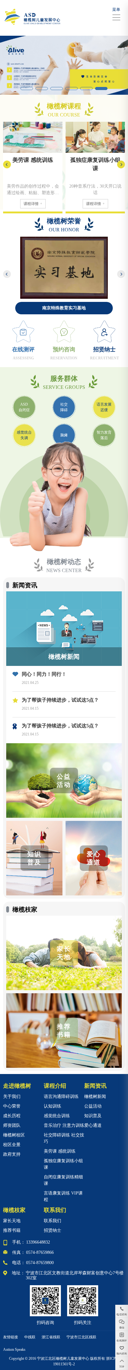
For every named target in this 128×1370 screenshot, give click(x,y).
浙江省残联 (51, 1337)
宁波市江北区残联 (81, 1337)
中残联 (29, 1337)
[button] (27, 88)
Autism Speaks (14, 1349)
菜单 (116, 9)
